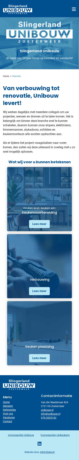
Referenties (9, 409)
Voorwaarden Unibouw (21, 435)
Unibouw (17, 9)
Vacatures (9, 417)
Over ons (8, 413)
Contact (7, 421)
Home (6, 402)
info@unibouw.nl (50, 413)
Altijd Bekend (47, 452)
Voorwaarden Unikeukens (55, 435)
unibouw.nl (47, 410)
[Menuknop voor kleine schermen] (74, 9)
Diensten (8, 405)
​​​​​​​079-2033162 (48, 417)
